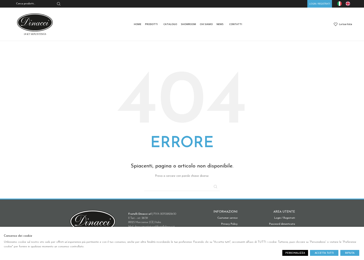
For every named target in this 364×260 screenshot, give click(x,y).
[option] (349, 3)
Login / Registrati (284, 218)
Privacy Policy (229, 224)
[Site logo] (35, 24)
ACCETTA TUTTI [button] (324, 253)
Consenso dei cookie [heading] (18, 235)
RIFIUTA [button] (350, 253)
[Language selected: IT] (345, 3)
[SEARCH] (215, 186)
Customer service (227, 218)
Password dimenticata (282, 224)
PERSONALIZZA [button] (295, 253)
